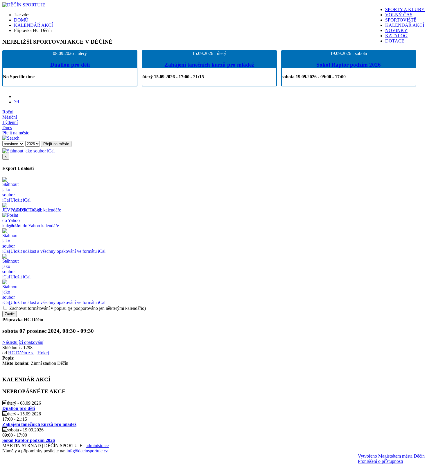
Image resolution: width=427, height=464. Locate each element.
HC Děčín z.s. (21, 352)
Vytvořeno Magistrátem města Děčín (391, 456)
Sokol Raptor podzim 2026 (348, 65)
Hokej (43, 352)
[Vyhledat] (10, 138)
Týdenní (10, 122)
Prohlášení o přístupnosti (380, 461)
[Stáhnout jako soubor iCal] (28, 149)
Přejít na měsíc (15, 132)
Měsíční (9, 117)
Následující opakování (22, 342)
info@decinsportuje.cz (87, 450)
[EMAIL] (16, 101)
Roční (7, 111)
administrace (97, 445)
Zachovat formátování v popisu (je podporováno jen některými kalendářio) (77, 308)
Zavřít (10, 314)
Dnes (7, 127)
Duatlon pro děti (70, 65)
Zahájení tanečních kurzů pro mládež (209, 65)
